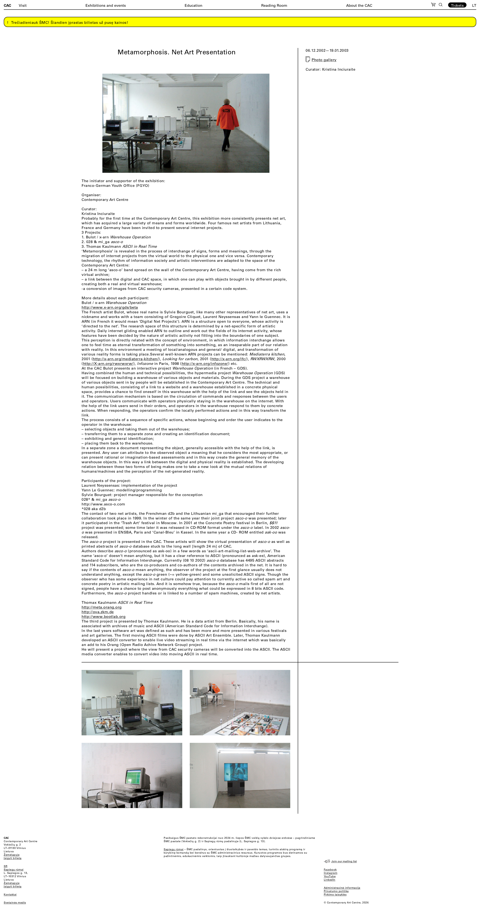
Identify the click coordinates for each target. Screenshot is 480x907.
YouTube (330, 876)
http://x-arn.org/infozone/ (205, 363)
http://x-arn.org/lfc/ (229, 358)
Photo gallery (324, 59)
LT (474, 5)
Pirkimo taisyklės (335, 894)
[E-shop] (433, 5)
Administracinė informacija (342, 887)
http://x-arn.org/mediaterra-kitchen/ (125, 358)
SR (5, 866)
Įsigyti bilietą (13, 858)
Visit (23, 5)
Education (193, 5)
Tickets (457, 5)
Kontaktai (10, 894)
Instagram (331, 873)
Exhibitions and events (106, 5)
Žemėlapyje (12, 854)
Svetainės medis (15, 902)
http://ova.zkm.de (98, 611)
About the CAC (359, 5)
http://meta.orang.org (102, 607)
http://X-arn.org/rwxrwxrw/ (108, 363)
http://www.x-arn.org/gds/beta (110, 307)
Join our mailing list (344, 861)
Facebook (330, 869)
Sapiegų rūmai (14, 869)
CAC (7, 5)
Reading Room (274, 5)
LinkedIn (329, 879)
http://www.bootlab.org (103, 616)
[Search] (440, 5)
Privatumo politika (336, 891)
